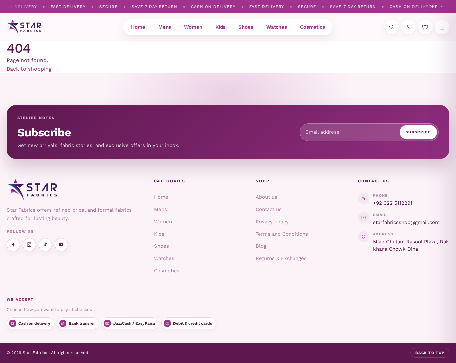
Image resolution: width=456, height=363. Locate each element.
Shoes (161, 246)
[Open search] (391, 27)
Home (161, 197)
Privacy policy (272, 222)
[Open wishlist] (425, 27)
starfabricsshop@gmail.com (406, 222)
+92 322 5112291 (392, 203)
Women (163, 222)
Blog (261, 246)
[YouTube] (61, 244)
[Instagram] (29, 244)
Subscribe (418, 132)
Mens (160, 209)
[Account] (408, 27)
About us (266, 197)
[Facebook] (13, 244)
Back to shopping (29, 69)
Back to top (430, 353)
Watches (164, 258)
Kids (159, 234)
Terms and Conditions (282, 234)
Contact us (269, 209)
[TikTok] (45, 244)
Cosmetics (166, 271)
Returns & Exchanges (281, 258)
